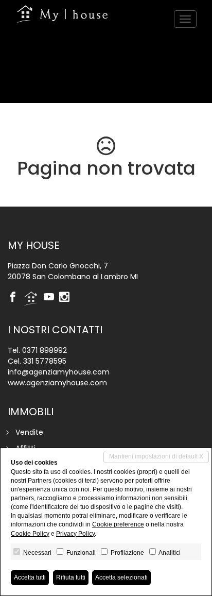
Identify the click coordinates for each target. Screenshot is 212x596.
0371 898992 (44, 350)
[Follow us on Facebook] (15, 297)
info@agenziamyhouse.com (59, 372)
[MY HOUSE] (62, 14)
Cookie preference (118, 524)
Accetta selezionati (121, 577)
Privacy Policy (75, 533)
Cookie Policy (30, 533)
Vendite (29, 432)
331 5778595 (44, 361)
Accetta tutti (30, 577)
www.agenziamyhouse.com (57, 383)
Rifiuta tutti (70, 577)
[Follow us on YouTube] (51, 297)
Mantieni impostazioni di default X (156, 456)
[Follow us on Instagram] (67, 297)
